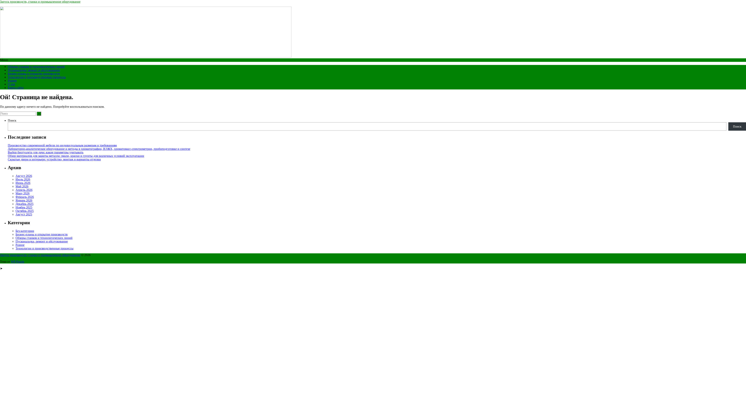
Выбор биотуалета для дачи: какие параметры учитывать (45, 152)
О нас (11, 84)
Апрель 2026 (24, 190)
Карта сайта (16, 87)
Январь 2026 (24, 200)
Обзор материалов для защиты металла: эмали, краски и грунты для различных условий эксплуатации (76, 156)
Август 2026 (24, 176)
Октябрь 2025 (25, 211)
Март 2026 (23, 193)
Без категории (25, 231)
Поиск (12, 120)
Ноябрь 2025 (24, 207)
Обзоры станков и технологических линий (36, 66)
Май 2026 (22, 186)
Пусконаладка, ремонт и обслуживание (34, 70)
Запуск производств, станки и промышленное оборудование (40, 1)
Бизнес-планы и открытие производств (34, 73)
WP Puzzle (17, 261)
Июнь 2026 (23, 183)
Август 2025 (24, 214)
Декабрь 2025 (24, 204)
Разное (12, 80)
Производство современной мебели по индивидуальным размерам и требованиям (62, 145)
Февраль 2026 (25, 197)
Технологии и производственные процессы (37, 77)
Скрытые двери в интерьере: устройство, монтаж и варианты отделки (54, 159)
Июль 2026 (23, 179)
